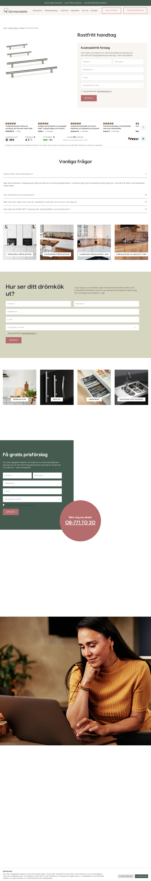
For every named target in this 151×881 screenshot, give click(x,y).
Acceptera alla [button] (141, 876)
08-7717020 (111, 10)
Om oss (85, 11)
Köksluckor (37, 11)
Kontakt (94, 11)
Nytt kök (64, 11)
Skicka (88, 98)
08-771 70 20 (80, 522)
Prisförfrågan (135, 10)
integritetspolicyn (104, 91)
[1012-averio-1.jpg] (31, 60)
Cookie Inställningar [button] (125, 876)
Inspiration (75, 11)
